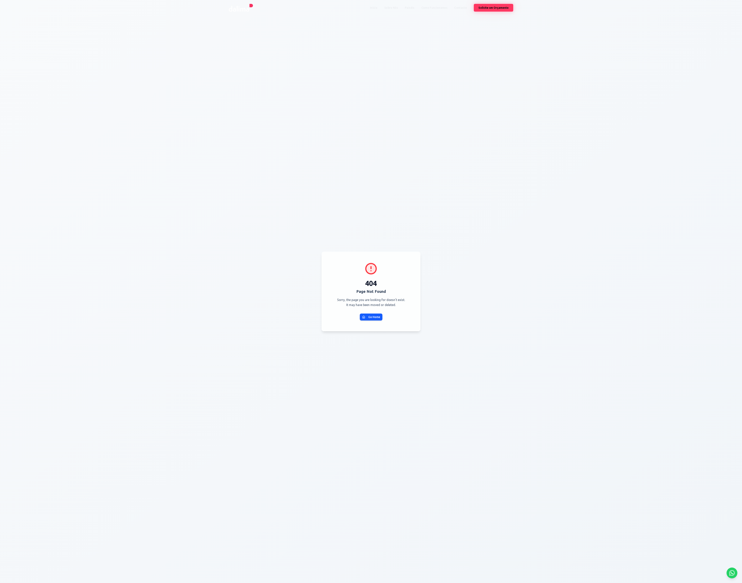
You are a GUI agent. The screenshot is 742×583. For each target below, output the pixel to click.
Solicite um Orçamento (493, 7)
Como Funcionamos (434, 7)
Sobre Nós (391, 7)
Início (373, 7)
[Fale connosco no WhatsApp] (732, 573)
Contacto (460, 7)
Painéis (409, 7)
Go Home (374, 317)
